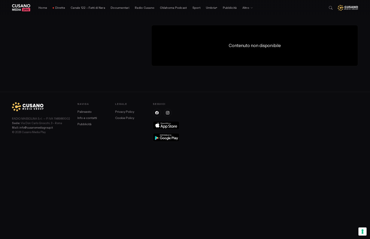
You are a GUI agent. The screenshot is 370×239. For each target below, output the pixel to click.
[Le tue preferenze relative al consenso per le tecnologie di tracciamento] (362, 231)
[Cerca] (331, 8)
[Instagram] (168, 113)
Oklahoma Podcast (173, 7)
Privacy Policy (124, 112)
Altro (245, 7)
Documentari (120, 7)
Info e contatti (87, 118)
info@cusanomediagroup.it (36, 127)
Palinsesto (85, 112)
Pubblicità (230, 7)
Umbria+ (211, 7)
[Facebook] (157, 113)
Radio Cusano (144, 7)
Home (43, 7)
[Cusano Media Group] (348, 8)
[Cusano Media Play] (21, 7)
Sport (196, 7)
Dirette (60, 7)
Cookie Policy (124, 118)
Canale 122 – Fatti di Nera (88, 7)
